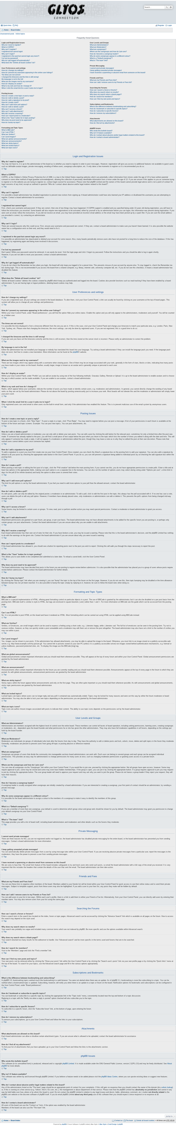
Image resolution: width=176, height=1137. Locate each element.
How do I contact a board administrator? (104, 137)
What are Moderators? (98, 47)
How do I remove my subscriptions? (103, 113)
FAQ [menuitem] (16, 25)
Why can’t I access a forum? (12, 109)
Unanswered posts (7, 34)
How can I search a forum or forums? (103, 90)
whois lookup (167, 1087)
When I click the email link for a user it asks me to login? (22, 88)
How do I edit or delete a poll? (13, 107)
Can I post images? (9, 137)
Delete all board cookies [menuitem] (145, 1120)
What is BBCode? (8, 130)
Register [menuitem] (161, 25)
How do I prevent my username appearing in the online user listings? (27, 72)
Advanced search (171, 7)
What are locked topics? (10, 145)
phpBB (75, 352)
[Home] (66, 12)
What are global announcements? (14, 139)
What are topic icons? (10, 148)
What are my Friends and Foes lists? (103, 80)
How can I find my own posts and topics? (105, 99)
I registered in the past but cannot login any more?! (20, 56)
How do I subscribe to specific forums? (104, 111)
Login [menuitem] (170, 25)
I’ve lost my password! (10, 58)
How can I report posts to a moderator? (16, 116)
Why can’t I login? (8, 54)
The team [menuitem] (129, 1120)
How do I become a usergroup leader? (104, 54)
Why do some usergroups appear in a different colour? (110, 56)
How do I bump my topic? (11, 122)
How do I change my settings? (13, 70)
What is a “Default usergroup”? (101, 58)
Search (167, 7)
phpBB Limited (68, 1064)
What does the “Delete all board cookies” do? (18, 62)
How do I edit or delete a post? (13, 98)
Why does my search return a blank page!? (106, 94)
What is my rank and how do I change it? (17, 86)
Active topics (20, 34)
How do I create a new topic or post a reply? (18, 96)
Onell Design (112, 1124)
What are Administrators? (99, 45)
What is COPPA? (8, 47)
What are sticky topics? (10, 143)
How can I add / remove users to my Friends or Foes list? (111, 82)
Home (6, 30)
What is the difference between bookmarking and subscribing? (113, 106)
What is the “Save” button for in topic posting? (18, 118)
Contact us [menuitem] (119, 1120)
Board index (15, 30)
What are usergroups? (98, 49)
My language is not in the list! (12, 79)
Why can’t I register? (9, 49)
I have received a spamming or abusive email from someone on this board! (117, 72)
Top (5, 169)
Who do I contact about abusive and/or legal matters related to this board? (117, 135)
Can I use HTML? (8, 132)
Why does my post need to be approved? (17, 120)
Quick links (7, 25)
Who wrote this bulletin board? (101, 131)
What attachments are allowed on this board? (106, 121)
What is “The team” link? (99, 60)
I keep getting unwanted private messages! (106, 70)
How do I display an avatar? (12, 84)
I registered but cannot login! (12, 51)
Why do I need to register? (11, 45)
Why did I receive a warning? (12, 113)
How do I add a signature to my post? (15, 100)
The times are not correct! (11, 75)
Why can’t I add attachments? (12, 111)
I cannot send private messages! (102, 68)
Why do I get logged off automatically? (16, 60)
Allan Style (102, 1124)
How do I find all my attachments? (102, 123)
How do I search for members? (101, 96)
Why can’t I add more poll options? (14, 104)
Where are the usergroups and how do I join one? (108, 51)
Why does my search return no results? (104, 92)
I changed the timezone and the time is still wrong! (20, 77)
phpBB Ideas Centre (109, 1077)
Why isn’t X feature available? (101, 133)
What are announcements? (12, 141)
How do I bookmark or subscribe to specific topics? (108, 109)
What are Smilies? (8, 134)
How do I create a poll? (10, 102)
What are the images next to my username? (18, 81)
